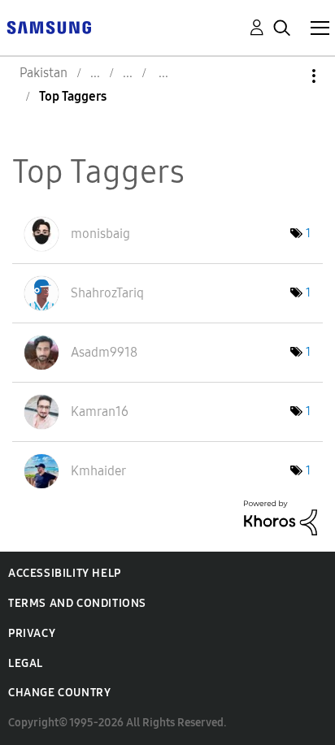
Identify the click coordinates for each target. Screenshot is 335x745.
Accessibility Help (64, 573)
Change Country (59, 693)
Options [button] (286, 76)
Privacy (31, 633)
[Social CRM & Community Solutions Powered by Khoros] (280, 516)
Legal (25, 663)
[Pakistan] (49, 26)
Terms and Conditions (77, 603)
